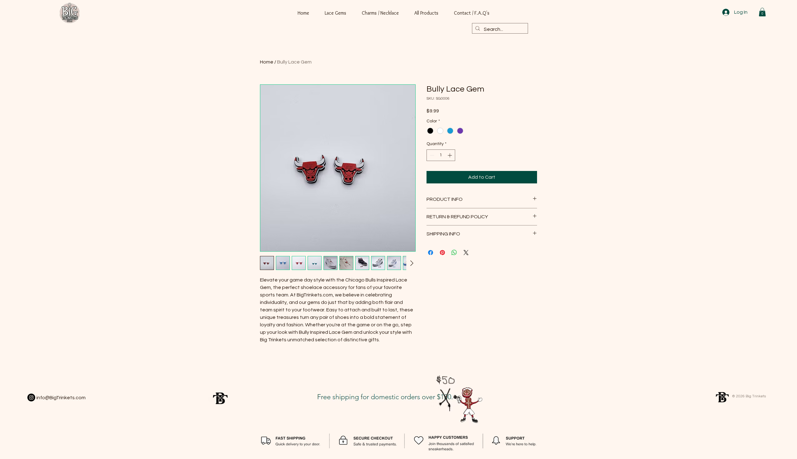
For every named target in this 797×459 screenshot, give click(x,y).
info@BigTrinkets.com (61, 397)
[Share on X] (466, 252)
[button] (762, 12)
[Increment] (450, 155)
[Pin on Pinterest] (442, 252)
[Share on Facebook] (430, 252)
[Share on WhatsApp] (454, 252)
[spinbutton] (440, 155)
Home (266, 61)
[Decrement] (431, 155)
